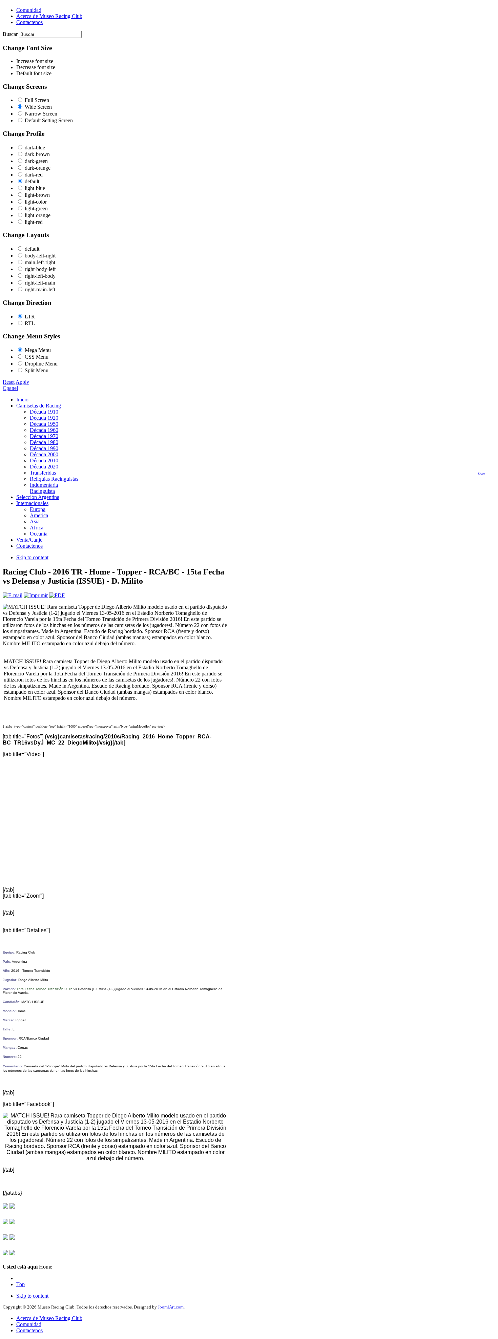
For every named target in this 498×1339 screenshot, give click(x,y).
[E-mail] (12, 595)
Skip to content (32, 557)
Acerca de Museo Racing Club (49, 1318)
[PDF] (57, 595)
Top (20, 1284)
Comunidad (28, 1324)
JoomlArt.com (171, 1307)
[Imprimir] (36, 595)
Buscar (11, 34)
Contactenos (29, 1330)
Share (481, 474)
